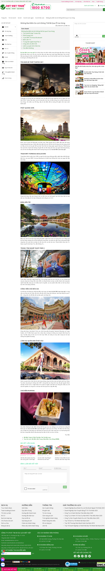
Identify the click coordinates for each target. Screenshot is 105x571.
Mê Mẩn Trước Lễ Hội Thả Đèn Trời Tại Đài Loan (37, 437)
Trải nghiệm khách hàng (8, 73)
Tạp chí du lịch (8, 67)
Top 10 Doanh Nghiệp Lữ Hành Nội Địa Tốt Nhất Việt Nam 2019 (84, 526)
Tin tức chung (46, 513)
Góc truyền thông (9, 53)
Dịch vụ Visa (5, 523)
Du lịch (20, 18)
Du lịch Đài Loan (39, 18)
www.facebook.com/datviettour (15, 543)
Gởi (65, 487)
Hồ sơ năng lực (47, 523)
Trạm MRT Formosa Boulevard (33, 37)
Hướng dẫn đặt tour (28, 516)
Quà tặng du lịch (27, 521)
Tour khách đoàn (6, 508)
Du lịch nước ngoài (28, 18)
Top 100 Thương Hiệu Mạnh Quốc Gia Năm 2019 (80, 523)
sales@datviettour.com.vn (11, 540)
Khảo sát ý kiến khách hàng (30, 526)
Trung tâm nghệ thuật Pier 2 (32, 42)
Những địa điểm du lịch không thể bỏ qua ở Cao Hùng (38, 31)
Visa (93, 1)
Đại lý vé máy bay (6, 518)
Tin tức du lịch (12, 18)
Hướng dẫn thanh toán (29, 513)
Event (6, 57)
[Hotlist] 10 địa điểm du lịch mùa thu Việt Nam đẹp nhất (62, 458)
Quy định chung (27, 510)
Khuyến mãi (46, 510)
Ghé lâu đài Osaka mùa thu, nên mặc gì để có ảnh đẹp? (28, 458)
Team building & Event (67, 1)
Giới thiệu (25, 508)
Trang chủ (4, 18)
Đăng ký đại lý (5, 526)
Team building (8, 35)
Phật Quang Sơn (28, 35)
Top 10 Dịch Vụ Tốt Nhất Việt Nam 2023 (77, 521)
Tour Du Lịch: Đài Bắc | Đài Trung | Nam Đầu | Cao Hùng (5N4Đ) (41, 439)
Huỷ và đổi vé (26, 518)
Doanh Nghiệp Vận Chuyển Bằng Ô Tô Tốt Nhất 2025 (81, 510)
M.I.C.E (6, 48)
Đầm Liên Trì (27, 40)
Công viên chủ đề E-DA (30, 44)
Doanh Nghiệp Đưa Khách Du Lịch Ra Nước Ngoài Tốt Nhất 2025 (85, 508)
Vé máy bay (78, 1)
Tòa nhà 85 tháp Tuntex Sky (31, 33)
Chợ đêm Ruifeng (28, 48)
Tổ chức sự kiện (6, 513)
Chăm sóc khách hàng (7, 62)
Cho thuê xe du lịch (7, 521)
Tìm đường (2, 555)
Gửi (33, 553)
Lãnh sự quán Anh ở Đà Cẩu (31, 46)
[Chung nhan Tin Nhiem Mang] (87, 562)
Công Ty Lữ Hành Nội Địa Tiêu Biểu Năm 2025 (79, 513)
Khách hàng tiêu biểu (48, 521)
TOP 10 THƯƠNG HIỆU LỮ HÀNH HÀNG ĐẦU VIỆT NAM (16, 1)
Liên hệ (44, 526)
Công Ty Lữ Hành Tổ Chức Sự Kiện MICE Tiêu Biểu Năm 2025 (83, 516)
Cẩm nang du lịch (47, 516)
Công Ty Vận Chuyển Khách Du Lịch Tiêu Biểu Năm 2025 (82, 518)
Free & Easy (8, 78)
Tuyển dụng (99, 1)
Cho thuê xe (87, 1)
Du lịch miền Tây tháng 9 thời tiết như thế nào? (44, 458)
